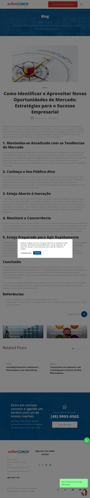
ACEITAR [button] (37, 253)
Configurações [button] (26, 253)
